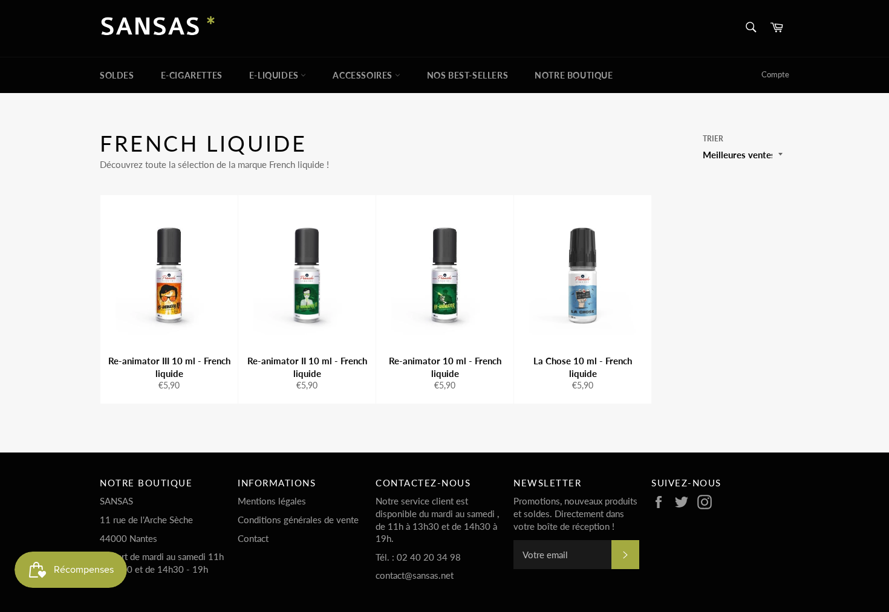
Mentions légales (272, 500)
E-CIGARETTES (192, 75)
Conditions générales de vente (298, 519)
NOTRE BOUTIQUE (574, 75)
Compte (775, 74)
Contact (253, 538)
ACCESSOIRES (363, 75)
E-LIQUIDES (275, 75)
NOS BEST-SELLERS (468, 75)
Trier (713, 138)
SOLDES (117, 75)
